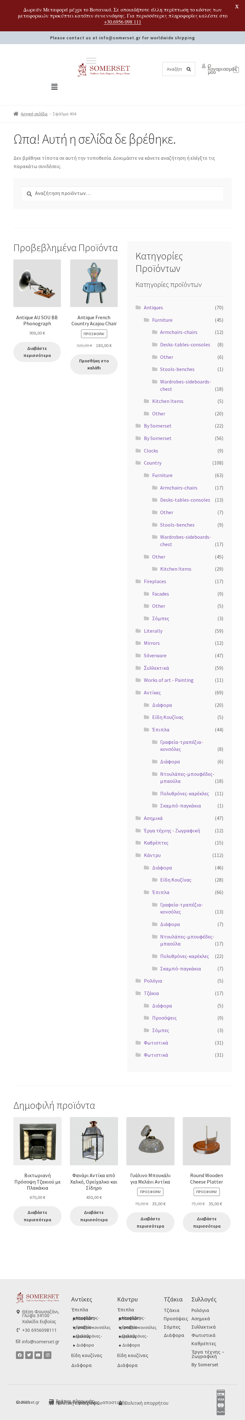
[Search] (188, 69)
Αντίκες (152, 692)
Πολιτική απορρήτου (146, 1403)
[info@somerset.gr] (18, 1341)
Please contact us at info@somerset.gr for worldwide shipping (122, 38)
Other (166, 357)
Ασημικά (153, 818)
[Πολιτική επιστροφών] (51, 1403)
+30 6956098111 (39, 1330)
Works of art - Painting (169, 680)
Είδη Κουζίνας (167, 717)
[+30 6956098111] (18, 1330)
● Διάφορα (83, 1345)
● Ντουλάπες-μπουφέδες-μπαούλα (86, 1318)
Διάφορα (162, 705)
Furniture (162, 320)
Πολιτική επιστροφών (79, 1403)
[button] (54, 87)
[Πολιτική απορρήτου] (120, 1403)
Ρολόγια (153, 980)
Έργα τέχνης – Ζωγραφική (207, 1354)
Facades (160, 593)
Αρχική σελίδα (34, 114)
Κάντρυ (152, 855)
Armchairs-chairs (178, 332)
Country (152, 462)
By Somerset (158, 425)
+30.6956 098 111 (122, 21)
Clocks (151, 450)
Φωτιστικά (156, 1042)
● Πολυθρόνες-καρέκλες (87, 1336)
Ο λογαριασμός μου (222, 68)
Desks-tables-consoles (185, 344)
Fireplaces (155, 581)
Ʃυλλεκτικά (156, 668)
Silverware (155, 655)
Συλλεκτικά (203, 1327)
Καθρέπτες (156, 842)
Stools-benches (177, 369)
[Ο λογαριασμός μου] (204, 66)
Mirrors (152, 643)
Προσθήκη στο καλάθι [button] (94, 364)
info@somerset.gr (40, 1342)
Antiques (153, 307)
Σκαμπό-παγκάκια (180, 805)
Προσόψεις (164, 1018)
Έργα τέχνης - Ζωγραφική (172, 830)
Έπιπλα (160, 729)
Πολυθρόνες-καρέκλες (184, 793)
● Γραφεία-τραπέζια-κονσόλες (92, 1327)
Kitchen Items (167, 401)
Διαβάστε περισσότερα (37, 352)
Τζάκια (151, 993)
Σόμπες (160, 618)
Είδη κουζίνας (86, 1355)
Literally (153, 631)
